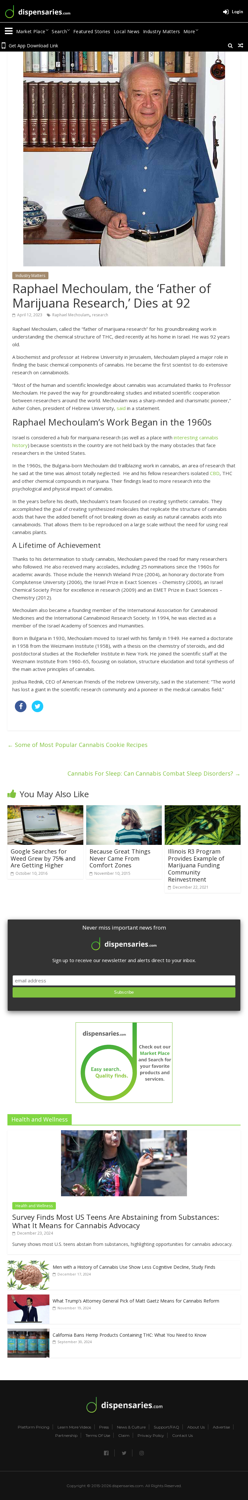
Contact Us (182, 1435)
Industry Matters (161, 31)
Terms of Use (98, 1435)
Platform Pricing (33, 1427)
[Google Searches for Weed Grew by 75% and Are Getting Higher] (45, 809)
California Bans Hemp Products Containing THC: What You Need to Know (129, 1335)
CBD (215, 473)
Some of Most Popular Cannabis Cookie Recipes (77, 745)
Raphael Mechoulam (70, 315)
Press (104, 1427)
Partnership (66, 1435)
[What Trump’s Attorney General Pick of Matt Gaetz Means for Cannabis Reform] (28, 1298)
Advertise (221, 1427)
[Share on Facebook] (20, 710)
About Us (196, 1427)
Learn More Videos (74, 1427)
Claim (123, 1435)
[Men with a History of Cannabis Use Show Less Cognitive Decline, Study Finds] (28, 1264)
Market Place (31, 31)
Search (59, 31)
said (121, 408)
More (189, 31)
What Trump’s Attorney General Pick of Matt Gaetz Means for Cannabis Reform (136, 1301)
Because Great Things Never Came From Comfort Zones (119, 858)
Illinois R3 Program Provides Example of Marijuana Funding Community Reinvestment (196, 865)
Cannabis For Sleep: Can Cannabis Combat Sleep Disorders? (154, 773)
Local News (127, 31)
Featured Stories (91, 31)
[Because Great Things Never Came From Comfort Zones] (124, 809)
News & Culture (131, 1427)
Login (237, 11)
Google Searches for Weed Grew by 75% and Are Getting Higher (43, 858)
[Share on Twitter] (37, 710)
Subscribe (124, 992)
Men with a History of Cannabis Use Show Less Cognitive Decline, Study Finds (134, 1267)
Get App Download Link (33, 46)
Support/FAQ (166, 1427)
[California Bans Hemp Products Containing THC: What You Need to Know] (28, 1332)
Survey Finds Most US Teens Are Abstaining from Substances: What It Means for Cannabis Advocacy (115, 1221)
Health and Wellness (34, 1206)
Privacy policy (151, 1435)
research (100, 315)
